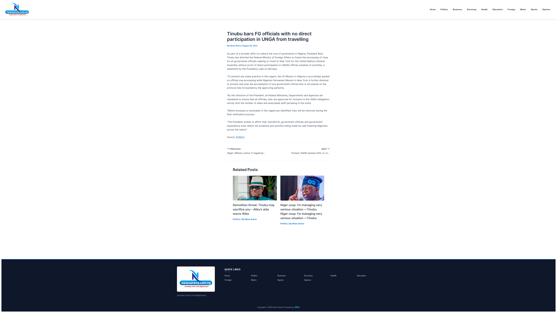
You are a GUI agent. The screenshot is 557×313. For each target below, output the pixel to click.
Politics (236, 219)
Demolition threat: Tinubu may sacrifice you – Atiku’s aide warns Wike (253, 209)
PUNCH (240, 137)
